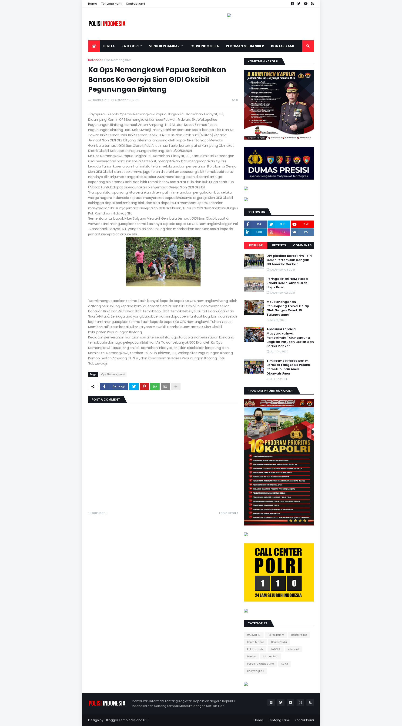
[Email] (165, 386)
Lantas (251, 656)
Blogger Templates (121, 720)
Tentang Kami (111, 4)
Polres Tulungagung (260, 664)
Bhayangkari (255, 671)
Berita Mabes (255, 642)
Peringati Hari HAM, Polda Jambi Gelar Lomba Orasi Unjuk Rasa (287, 283)
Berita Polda (279, 642)
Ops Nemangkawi (117, 60)
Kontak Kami (135, 4)
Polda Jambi (255, 649)
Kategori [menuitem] (130, 46)
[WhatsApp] (155, 386)
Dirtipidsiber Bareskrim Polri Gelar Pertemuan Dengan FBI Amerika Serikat (289, 260)
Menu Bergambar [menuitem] (164, 46)
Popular (256, 245)
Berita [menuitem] (109, 46)
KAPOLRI (276, 649)
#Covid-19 (254, 635)
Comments (302, 245)
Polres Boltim (276, 635)
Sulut (284, 664)
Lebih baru (98, 513)
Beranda (94, 60)
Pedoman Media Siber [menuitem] (245, 46)
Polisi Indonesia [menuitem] (204, 46)
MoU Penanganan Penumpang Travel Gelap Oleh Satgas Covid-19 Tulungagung (288, 308)
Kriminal (293, 649)
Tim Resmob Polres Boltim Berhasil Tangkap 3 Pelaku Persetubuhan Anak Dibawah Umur (288, 367)
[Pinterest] (144, 386)
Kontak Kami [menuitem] (282, 46)
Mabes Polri (270, 656)
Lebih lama (227, 513)
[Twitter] (134, 386)
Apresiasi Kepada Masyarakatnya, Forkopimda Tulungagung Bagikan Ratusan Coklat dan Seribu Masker (290, 337)
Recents (279, 245)
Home (92, 4)
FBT (145, 720)
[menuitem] (94, 46)
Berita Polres (299, 635)
